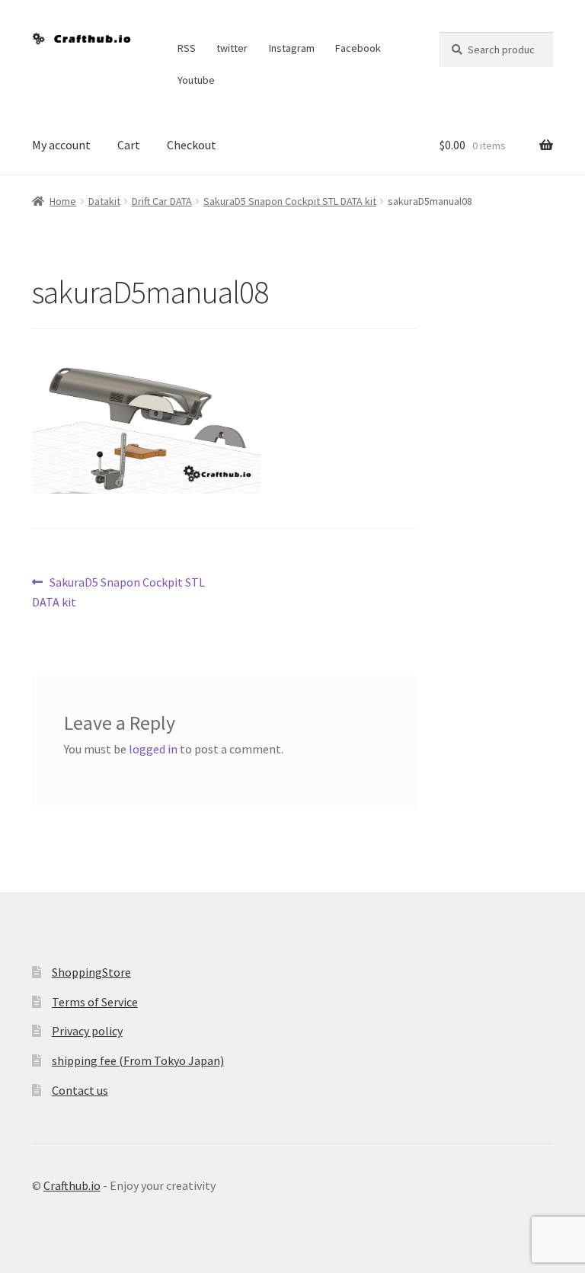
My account (61, 144)
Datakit (104, 201)
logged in (153, 748)
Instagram (292, 48)
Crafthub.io (72, 1185)
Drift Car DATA (162, 201)
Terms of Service (95, 1001)
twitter (232, 48)
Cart (128, 144)
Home (63, 201)
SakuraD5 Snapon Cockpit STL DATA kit (289, 201)
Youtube (196, 80)
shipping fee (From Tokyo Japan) (138, 1060)
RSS (186, 48)
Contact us (80, 1090)
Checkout (191, 144)
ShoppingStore (91, 972)
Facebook (358, 48)
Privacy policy (87, 1030)
